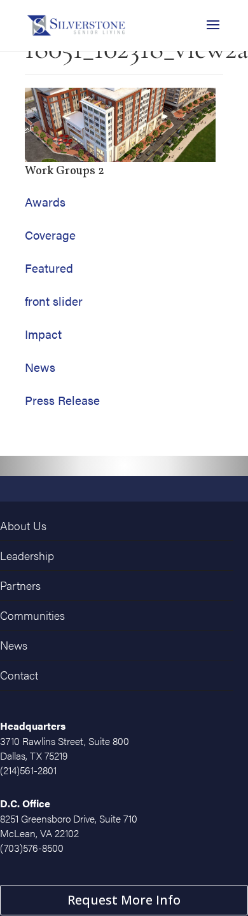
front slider (54, 301)
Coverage (50, 234)
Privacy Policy (196, 908)
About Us (21, 525)
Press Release (62, 400)
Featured (49, 268)
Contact (18, 668)
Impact (43, 334)
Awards (45, 201)
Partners (20, 582)
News (40, 367)
